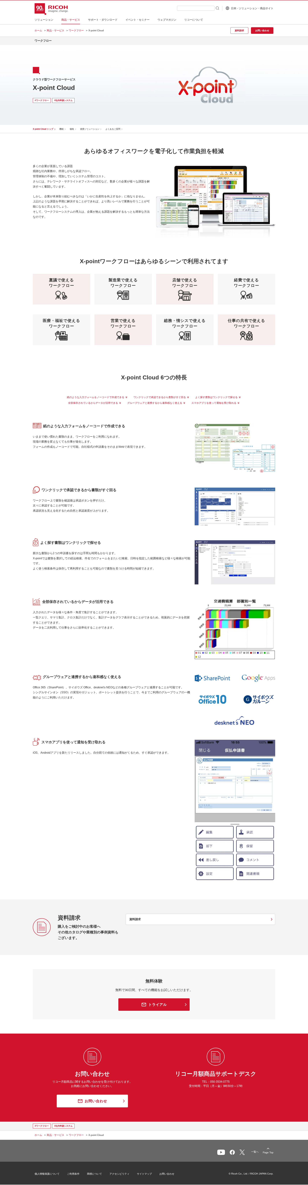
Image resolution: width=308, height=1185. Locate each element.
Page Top (268, 1152)
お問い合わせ (166, 1173)
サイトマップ (144, 1173)
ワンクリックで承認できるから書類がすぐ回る (160, 397)
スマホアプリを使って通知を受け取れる (213, 402)
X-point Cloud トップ (43, 129)
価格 (72, 129)
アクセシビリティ (119, 1173)
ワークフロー (76, 30)
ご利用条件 (73, 1173)
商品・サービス (55, 30)
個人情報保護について (47, 1173)
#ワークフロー (42, 100)
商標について (94, 1173)
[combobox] (195, 8)
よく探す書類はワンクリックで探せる (216, 397)
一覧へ (255, 1151)
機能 (61, 129)
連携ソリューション (89, 129)
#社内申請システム (63, 100)
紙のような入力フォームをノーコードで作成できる (95, 397)
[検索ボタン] (217, 8)
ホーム (38, 30)
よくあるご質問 (112, 129)
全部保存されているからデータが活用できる (93, 402)
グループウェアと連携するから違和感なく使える (154, 402)
